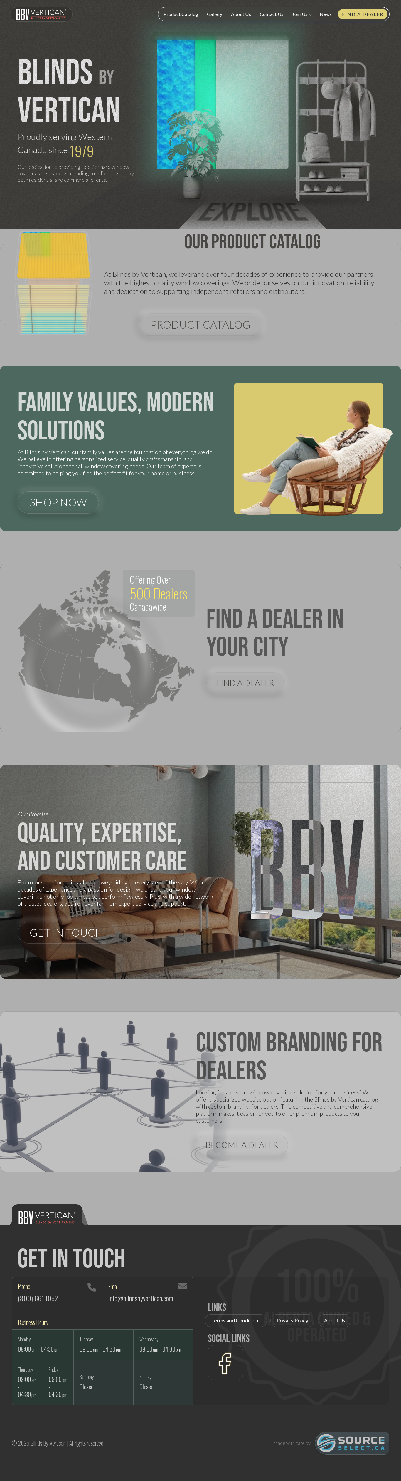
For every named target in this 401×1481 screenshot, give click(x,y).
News (326, 14)
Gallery (214, 14)
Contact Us (272, 14)
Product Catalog (181, 14)
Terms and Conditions (236, 1320)
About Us (241, 14)
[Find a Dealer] (106, 647)
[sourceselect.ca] (352, 1443)
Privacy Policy (292, 1320)
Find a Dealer (362, 14)
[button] (301, 14)
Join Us (299, 14)
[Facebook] (225, 1362)
